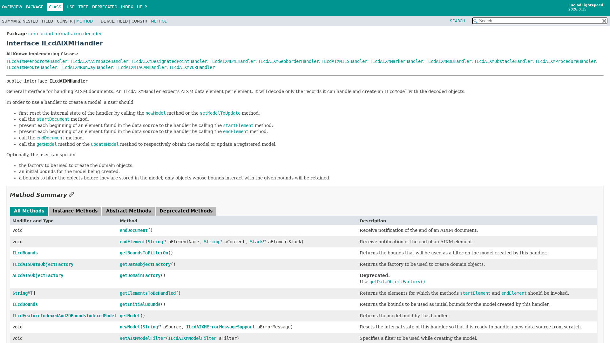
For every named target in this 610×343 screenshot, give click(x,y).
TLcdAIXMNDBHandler (448, 61)
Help (142, 7)
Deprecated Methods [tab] (186, 210)
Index (127, 7)
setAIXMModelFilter (143, 338)
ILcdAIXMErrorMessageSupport (220, 326)
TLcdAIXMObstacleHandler (503, 61)
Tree (83, 7)
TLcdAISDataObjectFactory (42, 264)
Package (35, 7)
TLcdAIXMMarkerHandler (396, 61)
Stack (256, 241)
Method (84, 21)
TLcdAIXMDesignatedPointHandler (169, 61)
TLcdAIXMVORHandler (192, 67)
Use (71, 7)
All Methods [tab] (29, 210)
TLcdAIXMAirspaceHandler (99, 61)
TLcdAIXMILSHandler (344, 61)
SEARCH (457, 21)
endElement (132, 241)
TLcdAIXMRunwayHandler (86, 67)
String (155, 241)
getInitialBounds (140, 304)
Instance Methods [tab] (75, 210)
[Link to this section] (71, 195)
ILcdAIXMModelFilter (192, 338)
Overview (12, 7)
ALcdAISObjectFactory (37, 275)
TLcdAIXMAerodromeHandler (36, 61)
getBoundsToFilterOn (144, 252)
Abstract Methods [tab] (128, 210)
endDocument (134, 230)
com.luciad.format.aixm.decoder (65, 33)
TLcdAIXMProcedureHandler (565, 61)
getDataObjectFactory (145, 264)
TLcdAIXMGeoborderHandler (288, 61)
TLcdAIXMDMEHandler (232, 61)
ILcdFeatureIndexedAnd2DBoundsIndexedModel (64, 315)
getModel (130, 315)
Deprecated (104, 7)
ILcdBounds (25, 252)
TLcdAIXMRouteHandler (31, 67)
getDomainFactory (140, 275)
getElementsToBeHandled (148, 293)
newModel (130, 326)
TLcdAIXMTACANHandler (141, 67)
